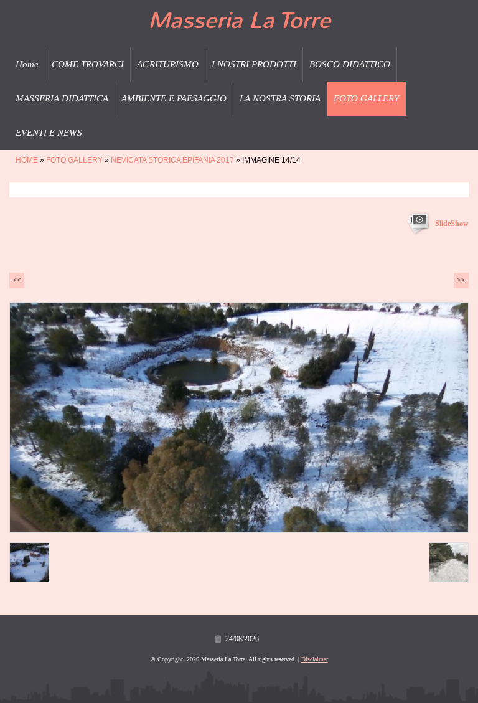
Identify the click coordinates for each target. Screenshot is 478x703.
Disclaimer (314, 659)
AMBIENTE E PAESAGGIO (174, 98)
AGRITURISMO (168, 64)
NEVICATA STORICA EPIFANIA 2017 (172, 160)
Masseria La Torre (239, 20)
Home (27, 64)
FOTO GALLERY (366, 98)
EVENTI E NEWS (49, 133)
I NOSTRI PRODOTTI (254, 64)
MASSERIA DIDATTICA (62, 98)
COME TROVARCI (88, 64)
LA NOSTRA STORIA (280, 98)
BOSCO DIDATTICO (349, 64)
